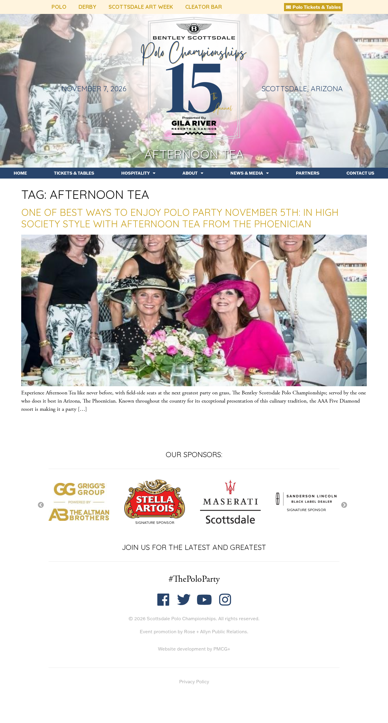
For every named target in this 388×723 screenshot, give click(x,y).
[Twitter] (183, 599)
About (190, 173)
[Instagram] (225, 599)
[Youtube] (204, 599)
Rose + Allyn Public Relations (215, 631)
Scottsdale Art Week (141, 6)
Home (20, 173)
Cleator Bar (203, 6)
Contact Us (360, 173)
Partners (307, 173)
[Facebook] (163, 599)
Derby (87, 6)
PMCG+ (221, 649)
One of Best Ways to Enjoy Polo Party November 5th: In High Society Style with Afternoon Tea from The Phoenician (180, 218)
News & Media (246, 173)
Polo (59, 6)
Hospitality (135, 173)
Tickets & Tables (74, 173)
